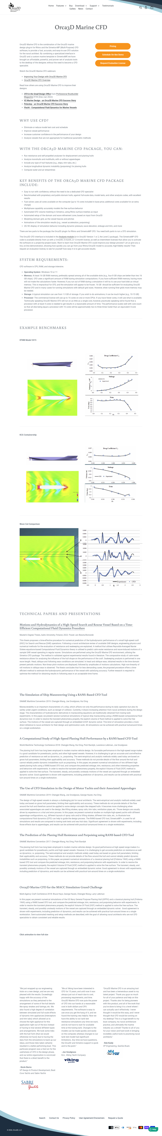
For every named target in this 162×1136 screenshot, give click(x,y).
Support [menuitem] (93, 6)
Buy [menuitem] (71, 6)
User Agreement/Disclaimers (91, 1118)
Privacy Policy (69, 1118)
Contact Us (54, 1118)
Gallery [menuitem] (72, 9)
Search (42, 1118)
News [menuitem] (80, 9)
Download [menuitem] (79, 6)
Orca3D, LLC (17, 1130)
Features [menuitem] (60, 6)
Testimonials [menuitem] (108, 6)
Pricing (113, 46)
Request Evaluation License (112, 63)
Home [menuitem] (51, 6)
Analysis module (66, 237)
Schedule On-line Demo (113, 54)
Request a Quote (115, 1118)
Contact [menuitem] (89, 9)
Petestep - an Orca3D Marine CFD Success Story (46, 104)
